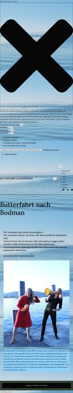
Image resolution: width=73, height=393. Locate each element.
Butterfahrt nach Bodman (16, 178)
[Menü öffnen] (55, 178)
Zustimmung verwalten (6, 391)
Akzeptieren (4, 150)
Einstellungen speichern (35, 150)
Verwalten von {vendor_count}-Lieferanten (20, 143)
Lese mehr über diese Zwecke (15, 145)
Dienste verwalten (10, 140)
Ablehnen (11, 150)
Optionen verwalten (11, 137)
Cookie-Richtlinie (10, 154)
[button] (36, 56)
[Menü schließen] (60, 166)
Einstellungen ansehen (21, 150)
